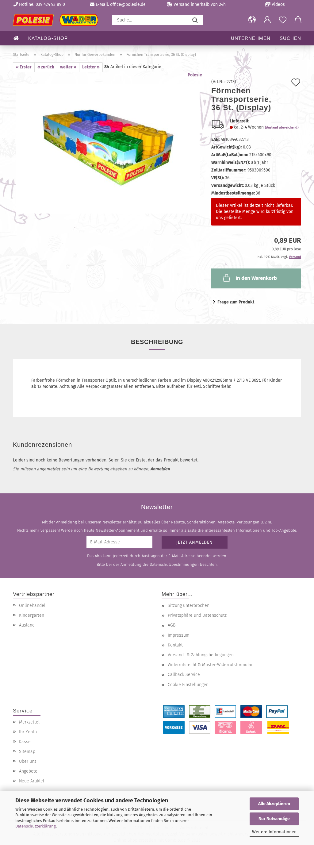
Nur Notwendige (274, 818)
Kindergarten (31, 615)
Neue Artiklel (31, 781)
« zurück (45, 67)
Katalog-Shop (48, 38)
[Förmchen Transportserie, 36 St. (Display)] (108, 148)
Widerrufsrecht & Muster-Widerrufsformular (210, 664)
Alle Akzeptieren (274, 803)
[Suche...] (195, 20)
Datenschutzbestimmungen (174, 564)
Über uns (27, 761)
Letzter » (91, 67)
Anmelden (160, 469)
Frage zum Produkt (235, 302)
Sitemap (27, 751)
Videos (277, 4)
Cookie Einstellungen (188, 684)
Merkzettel (29, 722)
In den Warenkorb (256, 278)
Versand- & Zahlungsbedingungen (201, 655)
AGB (171, 625)
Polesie (195, 75)
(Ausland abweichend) (282, 127)
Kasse (25, 741)
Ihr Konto (28, 732)
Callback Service (184, 674)
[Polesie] (58, 20)
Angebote (28, 771)
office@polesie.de (128, 4)
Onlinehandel (32, 605)
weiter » (68, 67)
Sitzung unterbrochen (188, 605)
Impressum (179, 635)
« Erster (24, 67)
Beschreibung (157, 341)
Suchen (290, 38)
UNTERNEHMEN (250, 38)
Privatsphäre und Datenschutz (197, 615)
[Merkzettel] (282, 20)
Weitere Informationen (274, 832)
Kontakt (175, 645)
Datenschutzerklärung (35, 826)
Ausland (27, 625)
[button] (252, 20)
